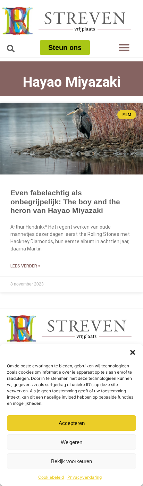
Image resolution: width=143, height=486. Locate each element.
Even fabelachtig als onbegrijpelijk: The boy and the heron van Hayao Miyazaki (65, 201)
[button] (132, 352)
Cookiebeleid (51, 477)
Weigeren (71, 442)
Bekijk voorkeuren (71, 461)
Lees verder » (25, 266)
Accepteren (72, 423)
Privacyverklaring (84, 477)
